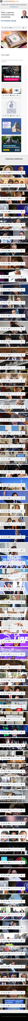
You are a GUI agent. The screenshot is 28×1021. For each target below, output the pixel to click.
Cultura (11, 1016)
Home (2, 1016)
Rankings (25, 1016)
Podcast (20, 1016)
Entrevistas (15, 1016)
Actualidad (7, 1016)
